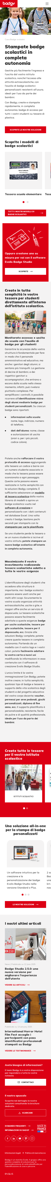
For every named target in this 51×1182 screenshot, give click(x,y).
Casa (7, 39)
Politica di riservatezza (35, 1153)
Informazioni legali (13, 1153)
